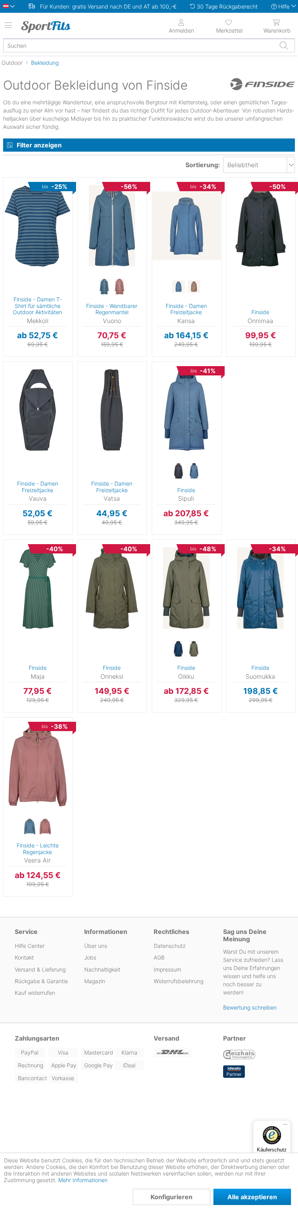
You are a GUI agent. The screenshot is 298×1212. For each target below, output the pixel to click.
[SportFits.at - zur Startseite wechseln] (52, 27)
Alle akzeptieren (252, 1197)
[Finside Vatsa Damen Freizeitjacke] (112, 409)
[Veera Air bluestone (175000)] (30, 827)
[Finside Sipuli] (186, 409)
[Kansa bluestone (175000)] (178, 287)
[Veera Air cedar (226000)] (45, 827)
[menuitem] (229, 25)
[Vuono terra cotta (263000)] (119, 287)
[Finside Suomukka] (260, 587)
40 (155, 213)
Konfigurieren (171, 1197)
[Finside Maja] (37, 587)
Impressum (167, 969)
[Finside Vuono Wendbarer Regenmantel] (112, 225)
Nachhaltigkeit (102, 969)
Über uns (95, 945)
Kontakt (24, 957)
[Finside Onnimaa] (260, 225)
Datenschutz (169, 945)
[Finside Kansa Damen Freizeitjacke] (186, 225)
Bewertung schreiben (250, 1007)
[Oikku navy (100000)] (178, 649)
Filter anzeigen (39, 145)
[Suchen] (283, 45)
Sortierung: (202, 165)
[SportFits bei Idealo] (234, 1071)
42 (155, 224)
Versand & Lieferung (40, 969)
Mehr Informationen (82, 1180)
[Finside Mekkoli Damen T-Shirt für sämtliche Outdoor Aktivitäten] (37, 225)
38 (6, 203)
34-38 (11, 364)
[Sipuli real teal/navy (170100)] (194, 471)
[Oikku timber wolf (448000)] (194, 649)
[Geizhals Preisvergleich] (239, 1055)
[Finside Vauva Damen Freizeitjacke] (37, 409)
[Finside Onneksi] (112, 587)
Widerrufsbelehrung (178, 981)
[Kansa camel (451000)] (194, 287)
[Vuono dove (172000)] (104, 287)
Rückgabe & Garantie (41, 981)
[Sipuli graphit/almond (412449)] (178, 471)
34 (81, 179)
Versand (166, 1038)
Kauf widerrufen (35, 992)
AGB (159, 957)
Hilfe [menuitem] (283, 6)
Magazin (94, 981)
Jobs (90, 957)
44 (155, 236)
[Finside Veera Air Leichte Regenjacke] (37, 765)
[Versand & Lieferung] (184, 1052)
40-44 (85, 375)
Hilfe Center (30, 945)
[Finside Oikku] (186, 587)
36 (6, 191)
